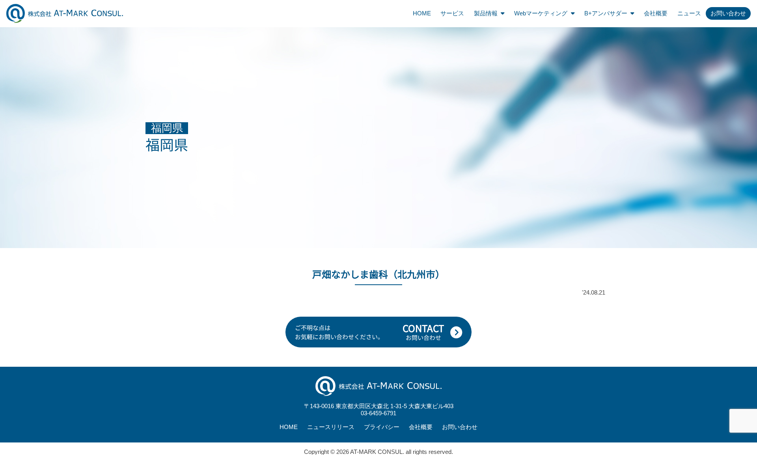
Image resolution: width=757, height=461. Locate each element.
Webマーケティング (540, 13)
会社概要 (656, 13)
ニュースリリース (330, 427)
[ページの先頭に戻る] (748, 314)
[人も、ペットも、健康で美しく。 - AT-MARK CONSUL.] (64, 13)
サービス (452, 13)
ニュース (689, 13)
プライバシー (381, 427)
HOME (422, 13)
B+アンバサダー (605, 13)
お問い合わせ (728, 13)
